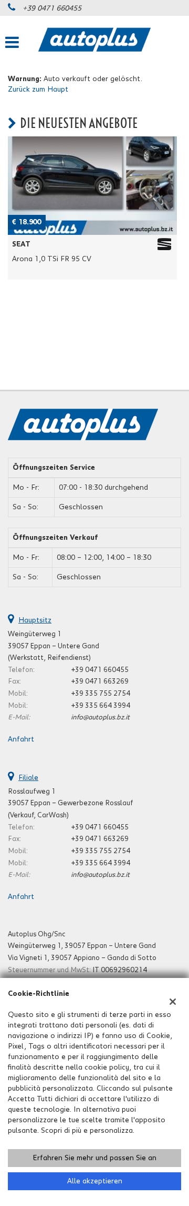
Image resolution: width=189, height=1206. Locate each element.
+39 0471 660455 (52, 8)
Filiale (28, 778)
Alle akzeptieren (94, 1181)
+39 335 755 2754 (100, 693)
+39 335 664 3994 (100, 705)
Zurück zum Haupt (38, 89)
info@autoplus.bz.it (100, 717)
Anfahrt (21, 739)
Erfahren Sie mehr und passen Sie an (94, 1158)
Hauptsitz (34, 620)
